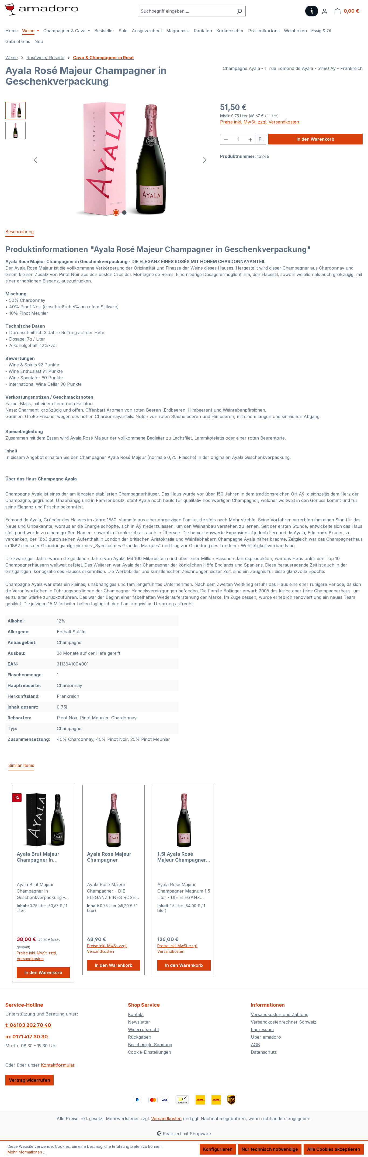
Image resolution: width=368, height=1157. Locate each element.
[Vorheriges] (35, 159)
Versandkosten (166, 1118)
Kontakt (136, 1014)
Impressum (262, 1029)
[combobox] (185, 11)
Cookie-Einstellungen (149, 1052)
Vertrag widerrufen (29, 1080)
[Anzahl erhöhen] (250, 139)
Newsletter (139, 1022)
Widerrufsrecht (143, 1029)
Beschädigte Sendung (150, 1044)
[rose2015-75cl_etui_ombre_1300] (120, 159)
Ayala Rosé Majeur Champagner (109, 857)
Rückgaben (139, 1037)
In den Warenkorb (315, 139)
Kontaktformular (57, 1065)
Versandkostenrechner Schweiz (283, 1022)
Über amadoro (266, 1037)
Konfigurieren (217, 1149)
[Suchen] (239, 11)
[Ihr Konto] (324, 11)
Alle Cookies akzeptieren (333, 1149)
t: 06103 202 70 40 (28, 1025)
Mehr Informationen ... (27, 1152)
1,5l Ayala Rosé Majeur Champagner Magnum (181, 857)
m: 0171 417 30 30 (26, 1036)
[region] (107, 159)
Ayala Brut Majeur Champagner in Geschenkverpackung (43, 857)
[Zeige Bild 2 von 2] (124, 212)
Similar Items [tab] (21, 765)
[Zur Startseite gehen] (41, 10)
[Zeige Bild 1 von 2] (116, 212)
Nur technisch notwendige (270, 1149)
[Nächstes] (205, 159)
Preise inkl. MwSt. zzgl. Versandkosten (259, 122)
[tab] (19, 232)
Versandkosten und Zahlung (279, 1014)
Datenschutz (264, 1052)
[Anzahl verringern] (225, 139)
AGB (255, 1044)
